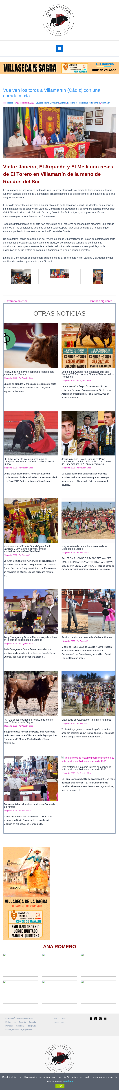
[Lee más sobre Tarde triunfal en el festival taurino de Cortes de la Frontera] (31, 778)
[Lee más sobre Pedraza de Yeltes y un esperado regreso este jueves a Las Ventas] (31, 345)
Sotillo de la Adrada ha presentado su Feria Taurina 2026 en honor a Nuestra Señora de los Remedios (88, 374)
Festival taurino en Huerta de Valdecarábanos (87, 637)
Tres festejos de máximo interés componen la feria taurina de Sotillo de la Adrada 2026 (86, 768)
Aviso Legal (59, 1022)
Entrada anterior (15, 301)
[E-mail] (105, 1018)
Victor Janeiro (94, 103)
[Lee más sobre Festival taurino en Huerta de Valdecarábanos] (89, 611)
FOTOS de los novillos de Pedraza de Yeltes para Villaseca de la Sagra (28, 721)
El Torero (71, 103)
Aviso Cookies (59, 1018)
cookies (68, 1081)
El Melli (63, 103)
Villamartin (105, 103)
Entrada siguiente (103, 301)
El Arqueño (54, 103)
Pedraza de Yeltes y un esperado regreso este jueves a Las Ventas (29, 373)
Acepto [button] (60, 1086)
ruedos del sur (82, 103)
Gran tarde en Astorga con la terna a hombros (86, 719)
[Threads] (95, 1018)
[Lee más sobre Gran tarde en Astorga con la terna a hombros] (89, 693)
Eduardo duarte (42, 103)
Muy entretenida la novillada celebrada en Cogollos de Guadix (85, 547)
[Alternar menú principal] (59, 48)
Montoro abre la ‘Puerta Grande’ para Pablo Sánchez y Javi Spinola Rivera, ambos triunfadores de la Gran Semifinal (27, 549)
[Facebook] (91, 1018)
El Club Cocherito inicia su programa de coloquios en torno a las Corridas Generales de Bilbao (29, 461)
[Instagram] (100, 1018)
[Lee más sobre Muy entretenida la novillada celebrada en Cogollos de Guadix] (89, 520)
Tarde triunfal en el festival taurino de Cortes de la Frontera (29, 805)
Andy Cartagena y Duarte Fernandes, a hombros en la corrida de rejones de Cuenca (30, 638)
